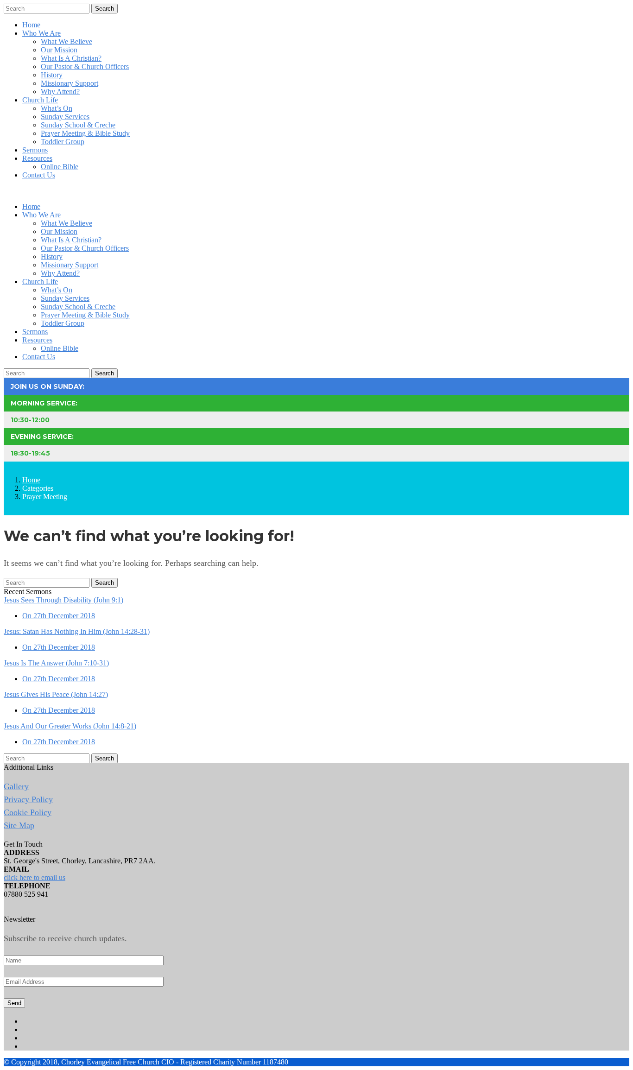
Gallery (16, 786)
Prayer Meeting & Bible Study (85, 133)
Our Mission (59, 50)
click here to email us (34, 877)
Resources (37, 158)
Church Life (40, 100)
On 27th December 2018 (58, 616)
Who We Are (41, 33)
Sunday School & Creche (78, 125)
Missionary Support (69, 83)
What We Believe (66, 41)
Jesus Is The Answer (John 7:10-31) (56, 663)
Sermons (35, 150)
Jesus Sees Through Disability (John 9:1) (63, 600)
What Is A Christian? (71, 58)
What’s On (56, 108)
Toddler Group (62, 142)
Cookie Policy (27, 812)
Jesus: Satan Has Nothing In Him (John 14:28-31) (77, 631)
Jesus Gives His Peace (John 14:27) (56, 694)
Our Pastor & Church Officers (85, 66)
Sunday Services (65, 116)
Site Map (19, 825)
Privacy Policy (28, 799)
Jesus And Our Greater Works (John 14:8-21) (70, 726)
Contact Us (38, 175)
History (52, 75)
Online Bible (59, 167)
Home (31, 25)
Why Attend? (60, 91)
